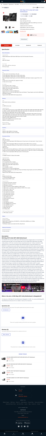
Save (34, 7)
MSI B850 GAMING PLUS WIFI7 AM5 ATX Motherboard (18, 377)
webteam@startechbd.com (23, 417)
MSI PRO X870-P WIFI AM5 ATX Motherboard (16, 370)
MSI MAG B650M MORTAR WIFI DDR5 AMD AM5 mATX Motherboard (21, 357)
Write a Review (6, 334)
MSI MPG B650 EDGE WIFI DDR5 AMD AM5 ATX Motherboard (19, 364)
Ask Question (6, 309)
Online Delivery (24, 402)
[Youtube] (24, 426)
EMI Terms (13, 402)
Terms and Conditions (39, 402)
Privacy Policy (30, 402)
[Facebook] (21, 426)
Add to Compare (40, 7)
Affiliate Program (6, 402)
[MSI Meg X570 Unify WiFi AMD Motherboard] (9, 17)
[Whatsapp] (18, 426)
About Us (18, 402)
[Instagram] (27, 426)
